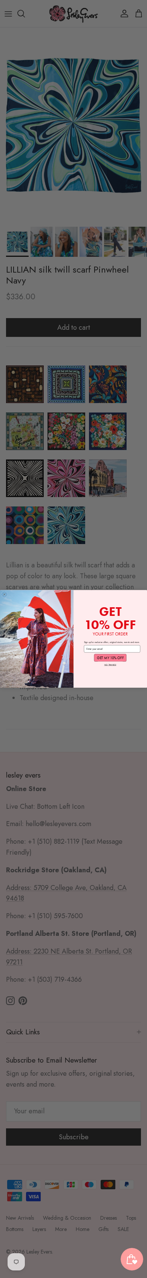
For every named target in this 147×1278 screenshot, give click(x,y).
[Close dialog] (4, 594)
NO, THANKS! (110, 665)
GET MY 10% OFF (110, 658)
